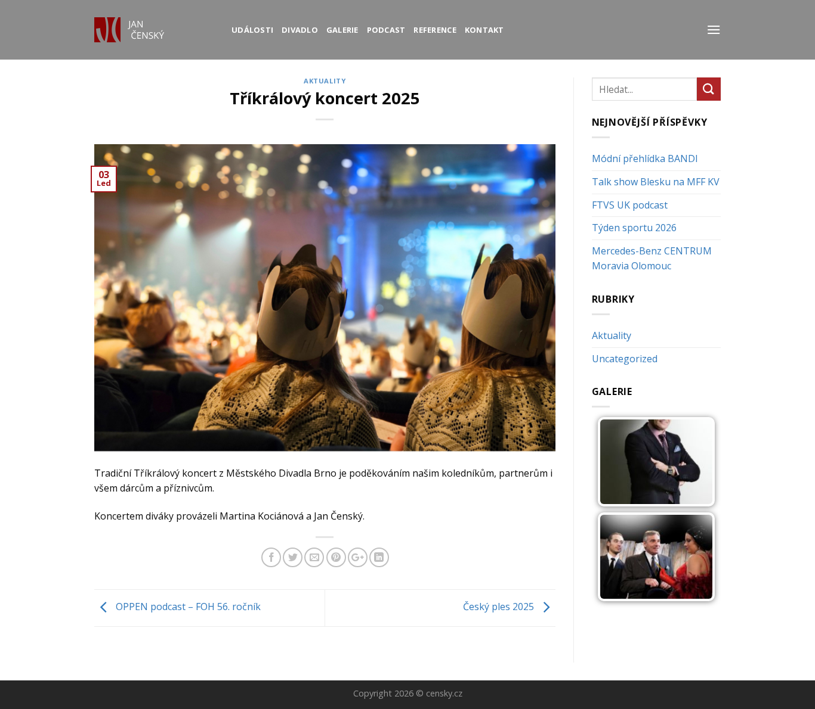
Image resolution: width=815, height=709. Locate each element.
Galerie (342, 29)
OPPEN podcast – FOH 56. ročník (187, 607)
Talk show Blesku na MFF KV (656, 181)
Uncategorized (624, 358)
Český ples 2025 (499, 607)
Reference (434, 29)
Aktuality (324, 80)
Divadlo (300, 29)
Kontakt (484, 29)
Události (252, 29)
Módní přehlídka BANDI (645, 158)
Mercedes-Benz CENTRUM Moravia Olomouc (652, 258)
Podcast (386, 29)
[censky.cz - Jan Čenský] (154, 29)
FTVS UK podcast (630, 205)
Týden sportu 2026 (634, 227)
